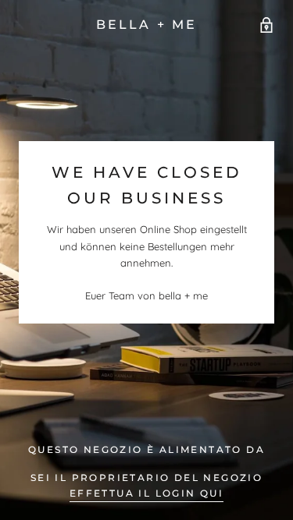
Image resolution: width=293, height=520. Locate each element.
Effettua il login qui (146, 493)
